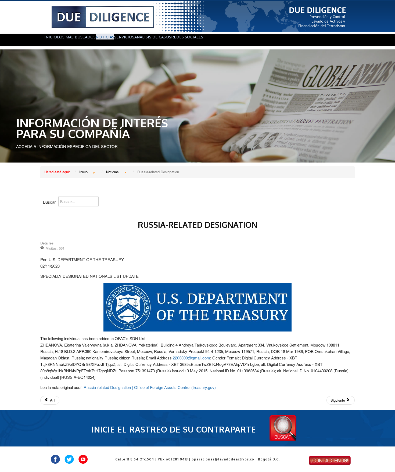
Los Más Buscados (76, 36)
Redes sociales (187, 36)
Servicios (124, 36)
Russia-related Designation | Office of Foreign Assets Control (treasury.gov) (150, 387)
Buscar (49, 202)
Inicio (50, 36)
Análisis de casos (152, 36)
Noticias (105, 36)
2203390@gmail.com (191, 358)
